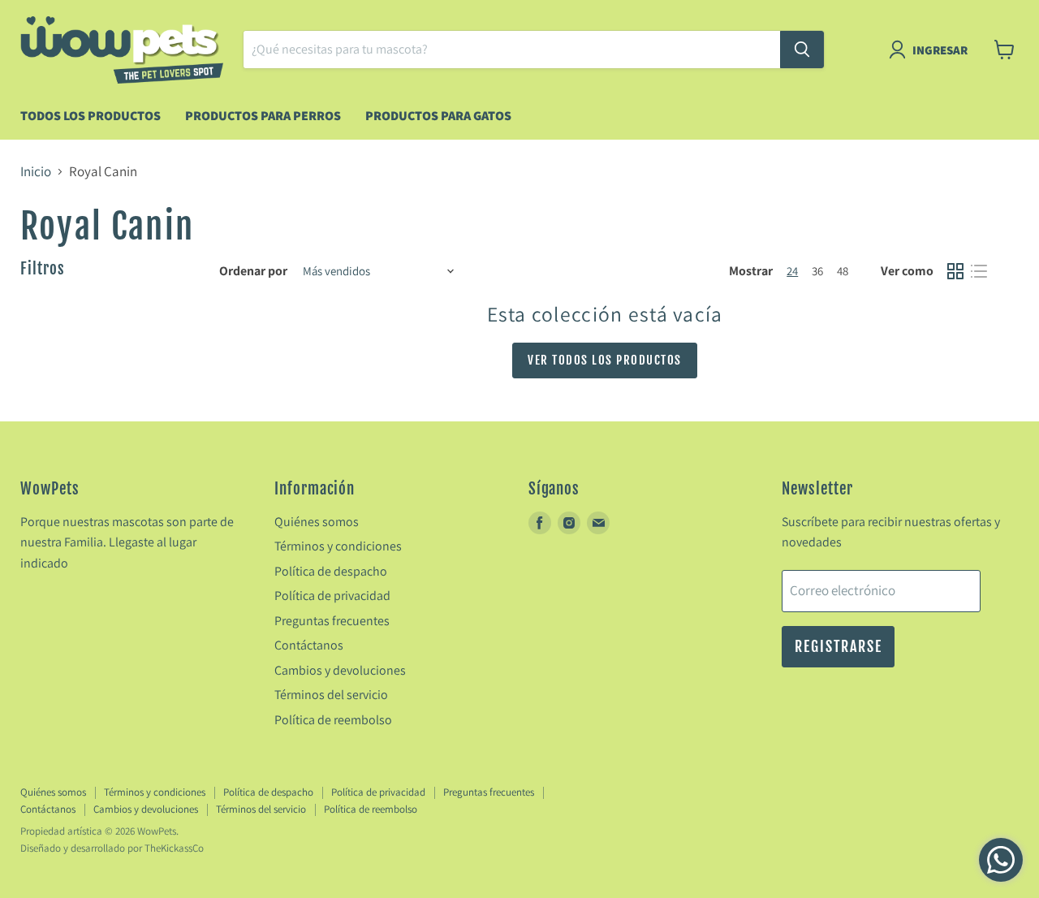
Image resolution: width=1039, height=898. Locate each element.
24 (792, 270)
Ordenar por (253, 271)
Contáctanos (308, 645)
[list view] (979, 271)
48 (842, 270)
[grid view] (956, 271)
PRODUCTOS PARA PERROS (263, 115)
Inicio (35, 172)
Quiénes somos (316, 521)
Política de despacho (330, 571)
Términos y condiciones (338, 546)
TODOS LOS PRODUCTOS (90, 115)
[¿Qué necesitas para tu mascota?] (802, 49)
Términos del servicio (331, 694)
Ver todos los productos (605, 360)
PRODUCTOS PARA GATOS (438, 115)
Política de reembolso (333, 719)
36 (817, 270)
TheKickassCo (174, 848)
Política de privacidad (332, 595)
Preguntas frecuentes (332, 620)
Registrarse (838, 646)
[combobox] (512, 49)
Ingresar (940, 50)
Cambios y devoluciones (340, 670)
